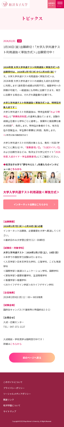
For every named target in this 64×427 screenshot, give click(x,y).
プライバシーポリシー (14, 388)
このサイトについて (12, 382)
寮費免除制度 (20, 116)
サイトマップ (9, 411)
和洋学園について (11, 405)
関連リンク (8, 399)
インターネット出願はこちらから (31, 204)
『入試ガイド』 (50, 147)
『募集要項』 (31, 147)
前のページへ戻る (32, 357)
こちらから (16, 169)
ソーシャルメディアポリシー (17, 393)
